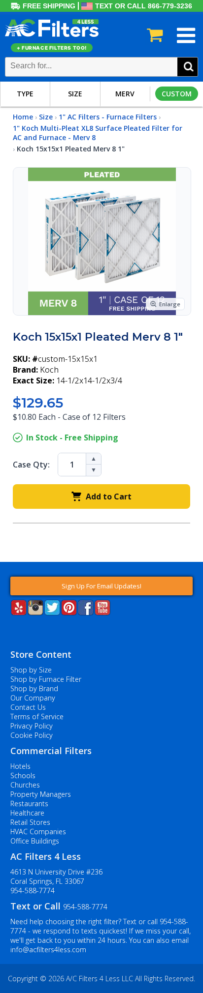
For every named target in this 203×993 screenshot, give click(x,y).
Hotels (20, 766)
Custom (177, 93)
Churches (25, 784)
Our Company (32, 697)
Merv (125, 93)
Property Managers (40, 794)
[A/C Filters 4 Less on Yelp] (18, 612)
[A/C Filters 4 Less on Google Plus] (11, 630)
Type (25, 93)
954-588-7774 (32, 890)
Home (23, 116)
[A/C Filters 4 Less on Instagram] (35, 612)
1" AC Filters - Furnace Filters (108, 116)
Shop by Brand (34, 688)
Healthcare (27, 813)
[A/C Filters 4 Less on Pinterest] (69, 612)
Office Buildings (34, 841)
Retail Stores (30, 822)
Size (75, 93)
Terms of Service (37, 716)
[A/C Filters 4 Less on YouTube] (102, 612)
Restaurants (29, 803)
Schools (22, 775)
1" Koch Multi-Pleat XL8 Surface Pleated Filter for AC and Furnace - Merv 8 (97, 132)
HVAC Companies (38, 831)
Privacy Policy (31, 725)
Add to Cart (109, 496)
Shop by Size (31, 669)
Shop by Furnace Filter (45, 679)
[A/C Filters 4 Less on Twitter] (52, 612)
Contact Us (28, 707)
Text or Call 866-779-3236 (143, 6)
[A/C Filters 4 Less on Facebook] (85, 612)
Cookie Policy (31, 735)
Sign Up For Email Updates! (101, 586)
